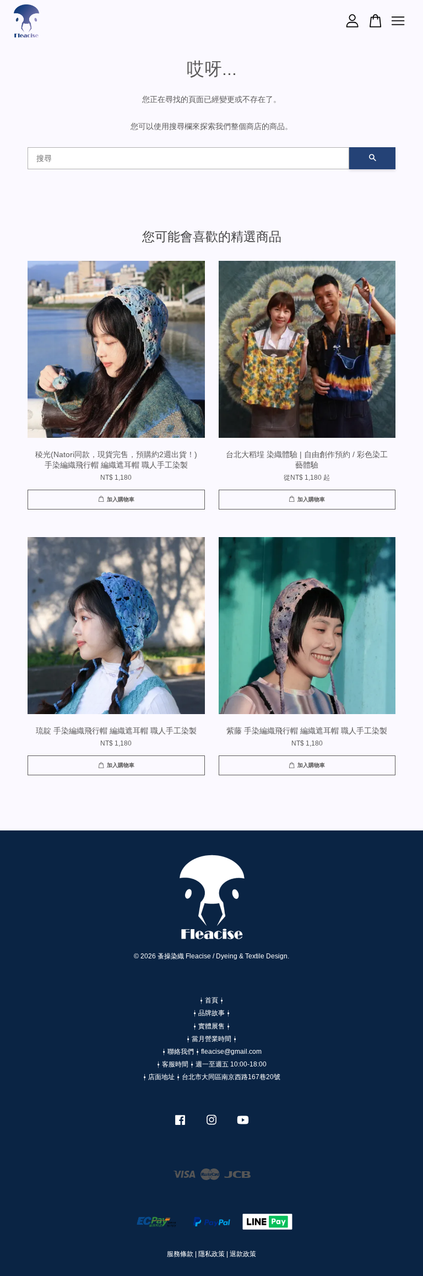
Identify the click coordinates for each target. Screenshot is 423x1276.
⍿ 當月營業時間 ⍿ (211, 1039)
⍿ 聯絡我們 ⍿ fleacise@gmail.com (212, 1051)
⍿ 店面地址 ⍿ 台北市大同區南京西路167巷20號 (211, 1077)
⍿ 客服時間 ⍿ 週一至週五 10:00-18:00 (211, 1064)
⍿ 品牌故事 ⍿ (211, 1013)
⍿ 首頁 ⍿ (211, 1000)
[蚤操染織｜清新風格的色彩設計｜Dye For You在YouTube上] (243, 1125)
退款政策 (243, 1254)
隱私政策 (211, 1254)
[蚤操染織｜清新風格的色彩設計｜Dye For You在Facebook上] (180, 1125)
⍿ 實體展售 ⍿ (211, 1026)
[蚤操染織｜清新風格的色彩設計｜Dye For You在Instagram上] (211, 1125)
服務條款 (180, 1254)
